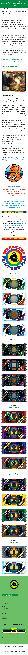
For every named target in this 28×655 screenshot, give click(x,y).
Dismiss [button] (14, 5)
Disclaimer (5, 618)
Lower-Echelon (14, 542)
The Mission (5, 607)
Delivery (4, 616)
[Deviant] (6, 595)
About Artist (5, 605)
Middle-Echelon (14, 475)
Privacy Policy (5, 620)
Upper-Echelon (14, 407)
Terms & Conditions (7, 622)
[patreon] (16, 595)
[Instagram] (3, 595)
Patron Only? (5, 608)
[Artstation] (10, 595)
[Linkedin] (13, 595)
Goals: (5, 219)
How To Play (5, 603)
